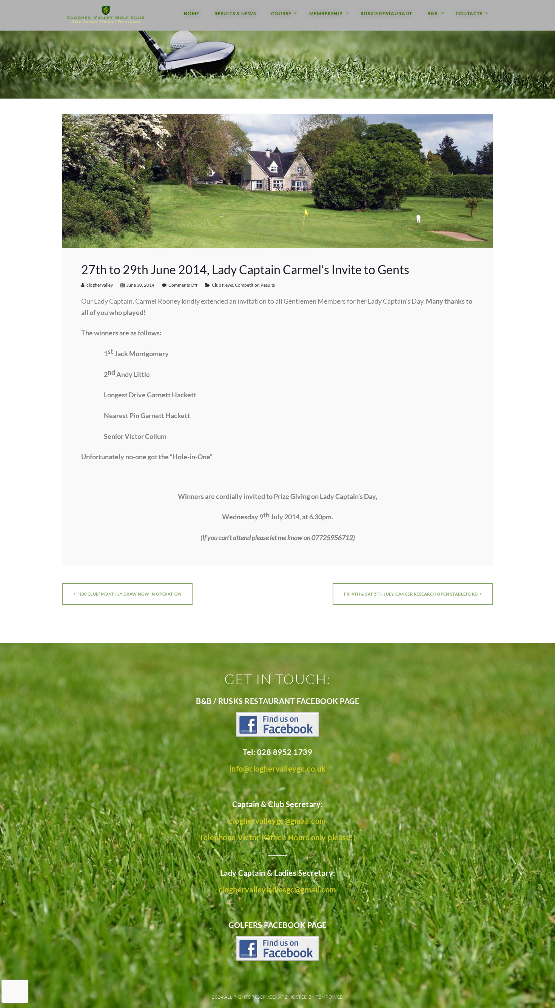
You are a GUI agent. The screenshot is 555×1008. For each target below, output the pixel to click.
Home (191, 13)
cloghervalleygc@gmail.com (277, 820)
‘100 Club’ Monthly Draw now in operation (129, 593)
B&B (432, 13)
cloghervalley (99, 285)
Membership (326, 13)
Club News (222, 285)
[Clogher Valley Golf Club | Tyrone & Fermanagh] (105, 15)
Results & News (235, 13)
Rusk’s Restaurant (386, 13)
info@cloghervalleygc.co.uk (278, 768)
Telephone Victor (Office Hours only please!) (277, 837)
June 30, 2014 (140, 285)
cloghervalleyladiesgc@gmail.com (277, 889)
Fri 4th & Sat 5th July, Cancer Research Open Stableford (411, 593)
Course (281, 13)
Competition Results (255, 285)
